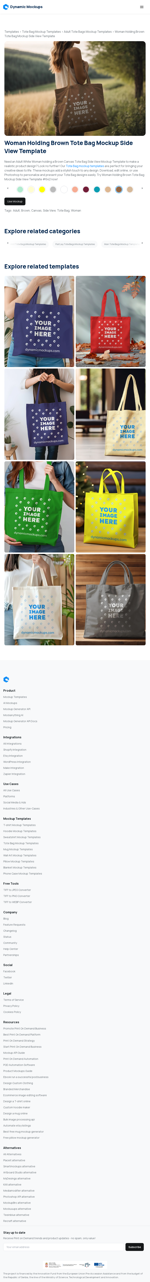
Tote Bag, (63, 210)
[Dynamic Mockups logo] (6, 679)
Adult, (16, 210)
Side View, (49, 210)
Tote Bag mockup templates (85, 166)
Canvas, (36, 210)
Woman (76, 210)
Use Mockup (14, 201)
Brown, (26, 210)
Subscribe (134, 1247)
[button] (23, 7)
